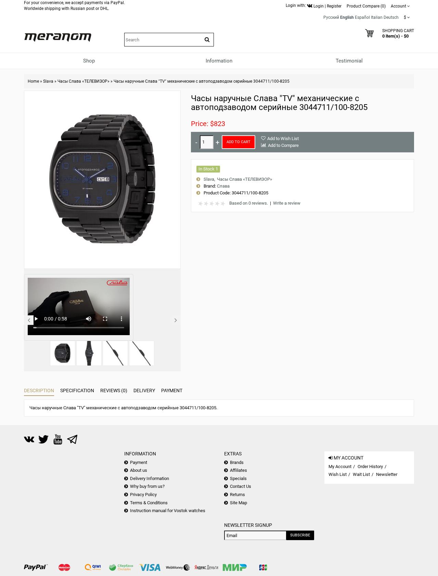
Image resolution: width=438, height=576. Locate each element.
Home (33, 81)
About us (138, 470)
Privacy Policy (143, 494)
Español (362, 17)
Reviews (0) (113, 390)
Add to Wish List (283, 138)
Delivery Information (149, 478)
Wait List (361, 474)
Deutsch (391, 17)
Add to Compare (283, 145)
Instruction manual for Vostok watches (167, 510)
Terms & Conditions (149, 502)
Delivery (144, 390)
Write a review (286, 203)
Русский (331, 17)
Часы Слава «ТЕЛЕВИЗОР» (83, 81)
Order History (370, 466)
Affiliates (238, 470)
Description (39, 390)
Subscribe (300, 535)
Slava (48, 81)
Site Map (238, 502)
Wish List (337, 474)
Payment (171, 390)
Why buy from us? (147, 486)
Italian (377, 17)
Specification (77, 390)
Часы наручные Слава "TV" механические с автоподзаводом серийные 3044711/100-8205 (201, 81)
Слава (223, 186)
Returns (237, 494)
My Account (339, 466)
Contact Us (240, 486)
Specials (238, 478)
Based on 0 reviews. (248, 203)
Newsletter (386, 474)
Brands (237, 462)
